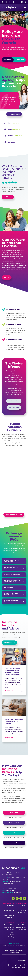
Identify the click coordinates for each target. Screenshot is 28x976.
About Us (6, 277)
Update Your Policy (14, 843)
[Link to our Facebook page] (2, 2)
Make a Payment (14, 823)
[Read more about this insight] (14, 656)
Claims (24, 905)
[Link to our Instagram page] (6, 2)
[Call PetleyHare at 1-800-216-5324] (25, 2)
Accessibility (23, 965)
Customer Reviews (9, 927)
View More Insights (9, 642)
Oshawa (12, 934)
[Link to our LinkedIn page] (13, 2)
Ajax (4, 946)
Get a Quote (14, 833)
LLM (19, 967)
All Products (10, 918)
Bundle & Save (22, 925)
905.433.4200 (10, 890)
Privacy (16, 965)
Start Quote (7, 59)
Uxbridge (11, 952)
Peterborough (13, 950)
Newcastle (21, 948)
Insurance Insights (21, 927)
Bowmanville (9, 946)
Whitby (17, 952)
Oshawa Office (14, 401)
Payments (23, 908)
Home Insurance (9, 908)
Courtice (5, 948)
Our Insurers (10, 929)
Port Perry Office (14, 407)
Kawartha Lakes (13, 948)
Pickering (20, 950)
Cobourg (22, 946)
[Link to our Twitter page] (10, 2)
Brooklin (16, 946)
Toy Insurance (10, 913)
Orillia (6, 950)
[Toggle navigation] (25, 7)
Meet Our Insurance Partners (14, 514)
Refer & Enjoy (22, 929)
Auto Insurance (10, 905)
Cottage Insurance (9, 915)
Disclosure (14, 967)
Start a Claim (14, 812)
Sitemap (24, 967)
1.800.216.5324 (12, 888)
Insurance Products (14, 114)
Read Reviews (8, 197)
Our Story (11, 932)
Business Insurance (9, 910)
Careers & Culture (9, 925)
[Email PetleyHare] (22, 2)
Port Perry (11, 937)
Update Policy (22, 913)
